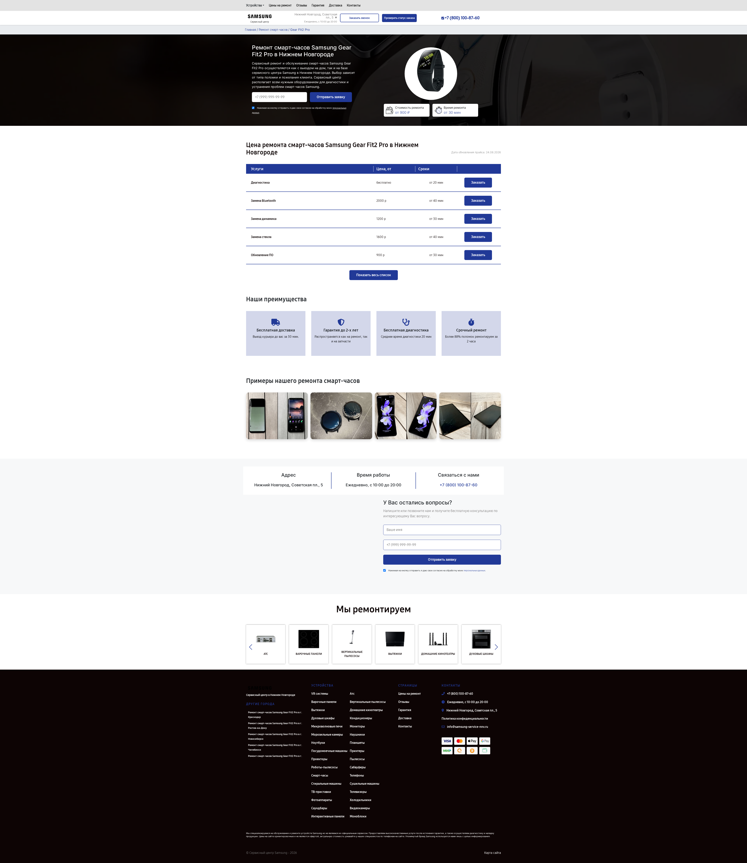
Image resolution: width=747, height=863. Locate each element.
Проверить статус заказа (399, 18)
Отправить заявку (331, 97)
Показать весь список (373, 275)
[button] (250, 647)
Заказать (478, 182)
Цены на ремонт (280, 5)
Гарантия (318, 5)
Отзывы (301, 5)
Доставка (335, 5)
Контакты (353, 5)
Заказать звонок (359, 18)
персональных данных (474, 570)
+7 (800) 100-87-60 (458, 485)
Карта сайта (492, 853)
